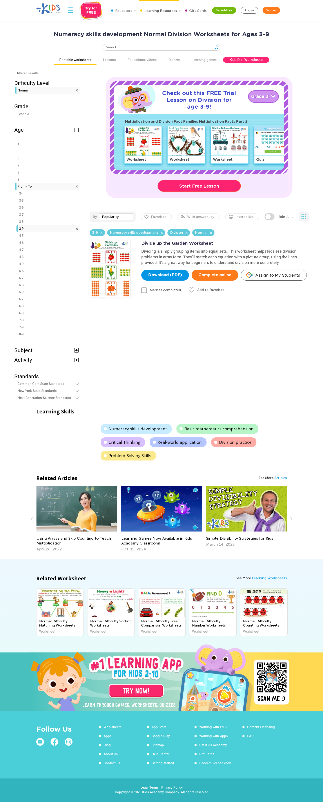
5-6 (21, 271)
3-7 (21, 214)
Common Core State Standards (41, 383)
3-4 (21, 193)
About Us (111, 754)
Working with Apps (213, 736)
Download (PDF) (165, 275)
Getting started (163, 763)
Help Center (160, 754)
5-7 (21, 278)
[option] (76, 519)
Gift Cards (197, 11)
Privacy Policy (172, 787)
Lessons (109, 59)
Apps (108, 736)
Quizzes (175, 59)
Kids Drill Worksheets (246, 59)
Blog (107, 745)
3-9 (21, 228)
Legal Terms (149, 787)
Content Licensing (261, 727)
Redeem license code (215, 763)
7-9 (21, 327)
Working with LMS (213, 727)
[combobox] (116, 216)
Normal (23, 90)
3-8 (21, 221)
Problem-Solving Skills (130, 456)
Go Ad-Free (224, 10)
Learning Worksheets (269, 578)
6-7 (21, 299)
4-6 (21, 242)
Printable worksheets (75, 59)
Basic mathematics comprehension (219, 429)
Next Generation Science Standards (44, 397)
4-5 (21, 235)
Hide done (285, 216)
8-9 (21, 334)
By (95, 217)
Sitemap (158, 745)
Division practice (235, 442)
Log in (249, 10)
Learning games (204, 59)
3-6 (21, 207)
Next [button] (291, 519)
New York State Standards (37, 390)
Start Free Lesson (199, 186)
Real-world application (180, 442)
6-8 (21, 306)
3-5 (21, 200)
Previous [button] (32, 519)
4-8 (21, 256)
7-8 (21, 320)
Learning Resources (160, 11)
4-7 (21, 249)
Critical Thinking (124, 442)
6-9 (21, 313)
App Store (159, 727)
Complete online (214, 275)
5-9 (21, 292)
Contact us (112, 763)
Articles (280, 478)
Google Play (161, 736)
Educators (123, 11)
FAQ (250, 736)
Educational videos (142, 59)
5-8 (21, 285)
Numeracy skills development (138, 429)
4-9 (21, 263)
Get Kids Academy (213, 745)
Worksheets (113, 727)
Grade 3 (23, 113)
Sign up (271, 10)
